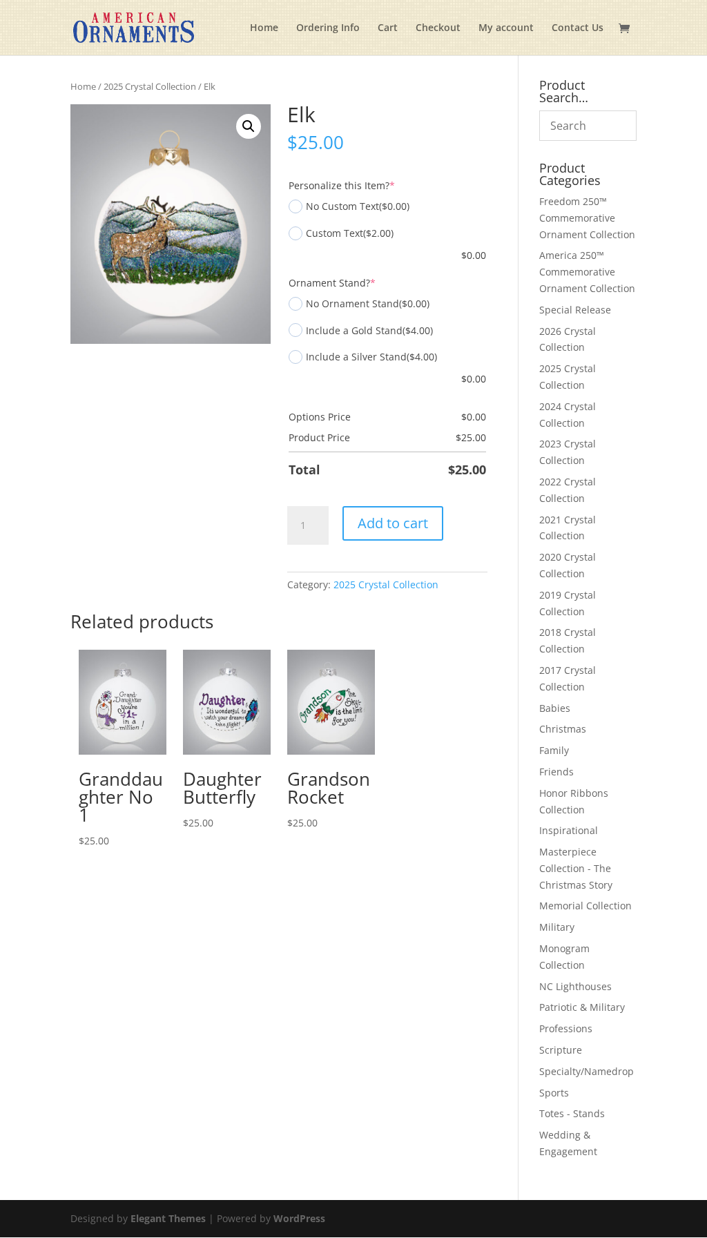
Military (556, 927)
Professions (565, 1028)
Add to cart (393, 523)
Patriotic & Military (582, 1007)
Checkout (438, 28)
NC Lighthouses (575, 986)
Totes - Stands (572, 1113)
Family (554, 750)
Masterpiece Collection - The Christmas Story (575, 868)
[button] (248, 126)
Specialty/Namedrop (586, 1071)
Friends (556, 771)
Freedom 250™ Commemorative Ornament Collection (587, 218)
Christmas (562, 728)
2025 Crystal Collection (150, 86)
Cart (388, 28)
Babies (554, 708)
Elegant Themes (168, 1218)
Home (264, 28)
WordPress (299, 1218)
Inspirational (568, 830)
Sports (554, 1092)
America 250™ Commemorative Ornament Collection (587, 272)
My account (506, 28)
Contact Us (577, 28)
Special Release (575, 309)
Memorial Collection (585, 905)
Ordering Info (328, 28)
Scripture (560, 1049)
